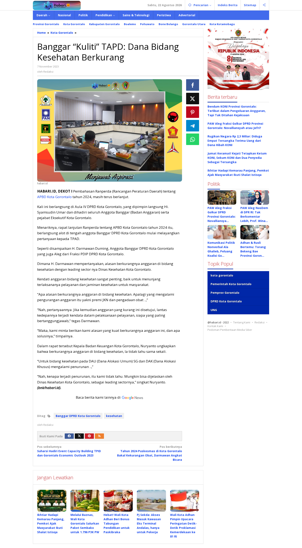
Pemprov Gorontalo (225, 293)
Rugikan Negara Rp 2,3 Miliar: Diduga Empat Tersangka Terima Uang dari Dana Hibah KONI (234, 140)
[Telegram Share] (192, 125)
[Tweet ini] (192, 98)
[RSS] (99, 436)
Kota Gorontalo (59, 196)
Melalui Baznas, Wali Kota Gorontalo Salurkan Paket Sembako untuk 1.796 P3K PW (84, 523)
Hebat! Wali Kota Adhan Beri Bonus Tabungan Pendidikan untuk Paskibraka (117, 523)
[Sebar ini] (192, 85)
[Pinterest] (89, 436)
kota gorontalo (222, 275)
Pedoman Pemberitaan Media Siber (229, 330)
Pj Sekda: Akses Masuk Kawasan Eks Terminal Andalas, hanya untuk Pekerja (149, 523)
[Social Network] (264, 5)
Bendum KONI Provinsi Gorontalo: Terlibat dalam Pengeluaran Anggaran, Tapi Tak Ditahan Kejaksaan (236, 110)
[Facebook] (69, 436)
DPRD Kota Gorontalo (226, 301)
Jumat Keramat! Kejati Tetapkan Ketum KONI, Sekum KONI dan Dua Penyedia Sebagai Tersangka (237, 157)
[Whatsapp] (192, 139)
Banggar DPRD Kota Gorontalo (78, 416)
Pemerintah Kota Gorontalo (231, 284)
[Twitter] (79, 436)
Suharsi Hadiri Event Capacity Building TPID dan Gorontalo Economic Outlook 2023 (69, 451)
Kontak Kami (215, 326)
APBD (41, 196)
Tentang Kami (241, 322)
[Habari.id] (57, 5)
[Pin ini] (192, 112)
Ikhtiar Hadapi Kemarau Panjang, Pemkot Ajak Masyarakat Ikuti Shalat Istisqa (50, 523)
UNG (214, 310)
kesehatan (114, 416)
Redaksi (260, 322)
